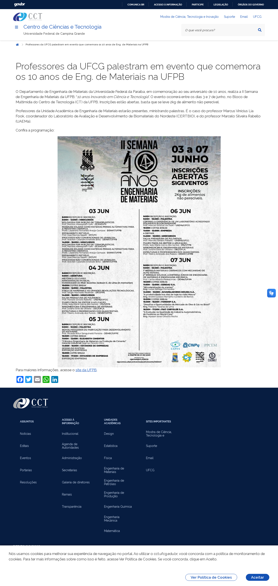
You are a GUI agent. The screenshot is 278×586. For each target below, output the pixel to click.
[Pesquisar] (259, 29)
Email (244, 16)
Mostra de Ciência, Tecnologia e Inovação (189, 16)
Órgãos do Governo (251, 4)
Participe (198, 4)
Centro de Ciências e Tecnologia (62, 27)
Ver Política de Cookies (211, 577)
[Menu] (16, 27)
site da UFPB (86, 370)
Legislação (220, 4)
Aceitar (257, 577)
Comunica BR (135, 4)
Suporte (229, 16)
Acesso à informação (168, 4)
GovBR (19, 4)
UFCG (257, 16)
